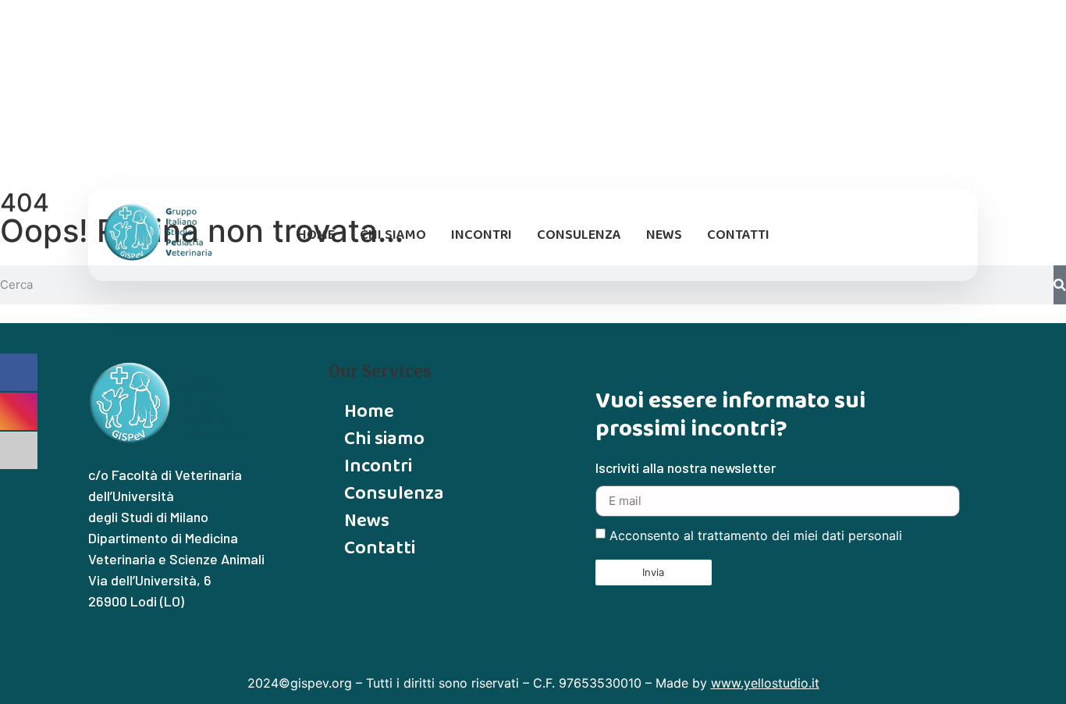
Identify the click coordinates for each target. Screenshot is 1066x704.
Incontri (481, 234)
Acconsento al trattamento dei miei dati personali (755, 535)
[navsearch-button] (948, 234)
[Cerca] (1060, 284)
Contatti (738, 234)
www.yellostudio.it (765, 683)
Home (316, 234)
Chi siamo (393, 234)
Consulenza (579, 234)
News (664, 234)
